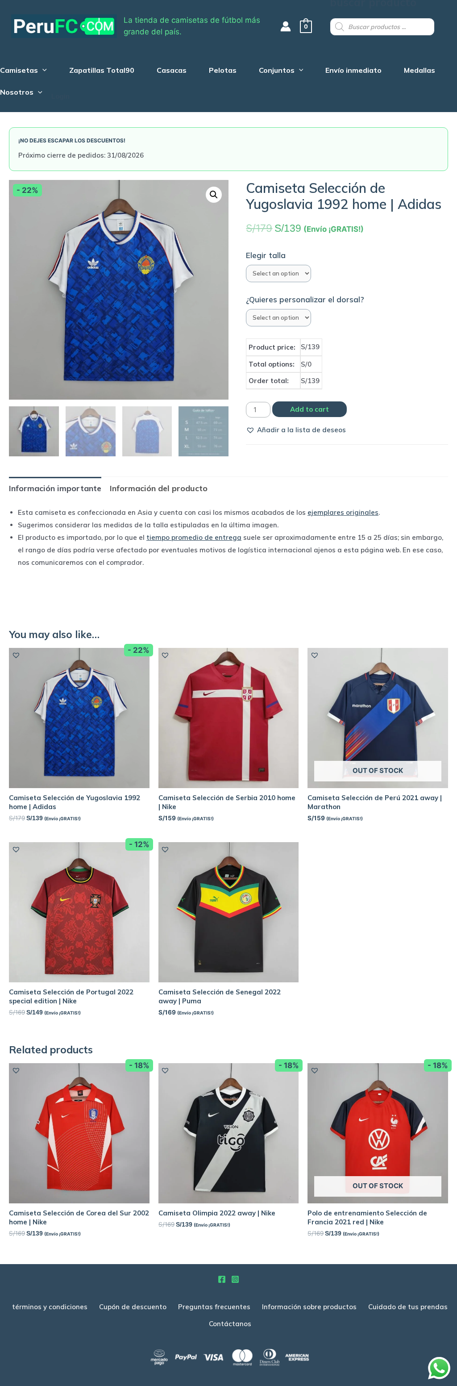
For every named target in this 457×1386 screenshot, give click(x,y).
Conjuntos (277, 71)
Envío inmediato (353, 71)
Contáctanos (230, 1323)
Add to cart (309, 409)
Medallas (419, 71)
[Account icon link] (285, 26)
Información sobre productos (309, 1307)
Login (60, 96)
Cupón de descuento (132, 1307)
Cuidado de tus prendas (408, 1307)
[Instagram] (235, 1279)
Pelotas (223, 71)
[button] (296, 430)
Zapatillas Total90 (101, 71)
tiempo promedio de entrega (193, 537)
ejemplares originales (342, 512)
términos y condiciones (49, 1307)
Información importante (55, 488)
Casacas (172, 71)
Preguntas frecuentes (214, 1307)
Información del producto (159, 488)
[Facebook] (222, 1279)
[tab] (55, 488)
